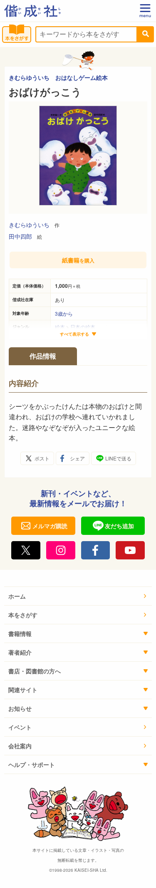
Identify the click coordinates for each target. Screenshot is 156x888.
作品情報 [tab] (43, 356)
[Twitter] (25, 550)
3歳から (64, 313)
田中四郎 (20, 236)
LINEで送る (118, 458)
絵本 (60, 326)
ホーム (17, 596)
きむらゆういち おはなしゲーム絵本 (58, 77)
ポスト (42, 458)
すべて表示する (74, 334)
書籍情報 (20, 633)
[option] (78, 157)
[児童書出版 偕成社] (32, 11)
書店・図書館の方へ (34, 671)
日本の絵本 (82, 326)
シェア (77, 458)
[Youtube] (130, 550)
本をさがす (22, 615)
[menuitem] (78, 596)
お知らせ (20, 708)
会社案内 (20, 746)
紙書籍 (78, 260)
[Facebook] (95, 550)
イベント (20, 727)
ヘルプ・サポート (31, 764)
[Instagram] (60, 550)
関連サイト (22, 689)
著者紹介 (20, 652)
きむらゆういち (29, 224)
